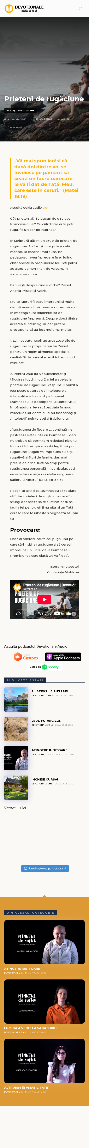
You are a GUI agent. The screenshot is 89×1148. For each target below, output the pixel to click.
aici (45, 207)
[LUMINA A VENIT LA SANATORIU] (44, 1001)
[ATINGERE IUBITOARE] (16, 758)
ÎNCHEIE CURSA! (44, 779)
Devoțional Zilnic (20, 110)
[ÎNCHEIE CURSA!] (16, 788)
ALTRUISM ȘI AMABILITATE (26, 1087)
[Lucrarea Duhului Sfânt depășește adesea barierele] (44, 838)
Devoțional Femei (42, 784)
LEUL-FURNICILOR (46, 721)
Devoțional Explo (42, 725)
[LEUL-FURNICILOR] (16, 729)
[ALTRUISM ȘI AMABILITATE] (44, 1061)
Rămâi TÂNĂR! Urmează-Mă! (52, 119)
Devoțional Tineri (42, 695)
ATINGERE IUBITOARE (49, 750)
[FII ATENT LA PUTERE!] (16, 699)
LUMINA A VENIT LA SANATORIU (30, 1028)
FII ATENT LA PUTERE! (49, 691)
